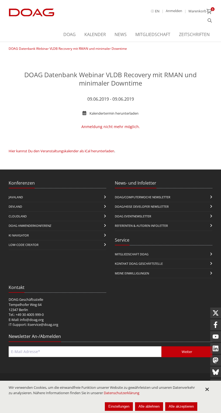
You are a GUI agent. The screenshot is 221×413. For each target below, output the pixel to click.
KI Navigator (19, 235)
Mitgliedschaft (152, 34)
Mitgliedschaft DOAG (132, 254)
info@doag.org (32, 319)
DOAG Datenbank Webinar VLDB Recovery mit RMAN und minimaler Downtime (68, 48)
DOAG (69, 34)
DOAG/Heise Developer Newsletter (142, 206)
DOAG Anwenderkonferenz (30, 226)
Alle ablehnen (149, 406)
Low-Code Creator (24, 245)
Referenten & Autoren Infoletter (141, 226)
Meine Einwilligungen (132, 273)
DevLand (15, 206)
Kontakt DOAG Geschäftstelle (139, 264)
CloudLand (18, 216)
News (121, 34)
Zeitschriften (194, 34)
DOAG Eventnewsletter (133, 216)
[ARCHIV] (209, 21)
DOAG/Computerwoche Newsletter (142, 197)
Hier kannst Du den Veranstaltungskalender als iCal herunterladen (61, 151)
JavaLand (16, 197)
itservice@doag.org (42, 324)
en (157, 11)
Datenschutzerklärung (121, 392)
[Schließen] (207, 389)
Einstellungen (118, 406)
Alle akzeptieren (181, 406)
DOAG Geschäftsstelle (26, 299)
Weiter (187, 351)
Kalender (95, 34)
